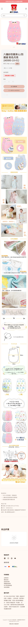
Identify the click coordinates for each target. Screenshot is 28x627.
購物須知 (6, 579)
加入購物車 (14, 86)
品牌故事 (6, 578)
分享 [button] (7, 95)
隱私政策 (11, 624)
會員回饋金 (7, 587)
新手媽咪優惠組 (8, 585)
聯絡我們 (16, 624)
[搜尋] (24, 15)
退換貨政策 (7, 581)
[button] (2, 8)
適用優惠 (6, 72)
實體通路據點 (7, 583)
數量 (5, 79)
